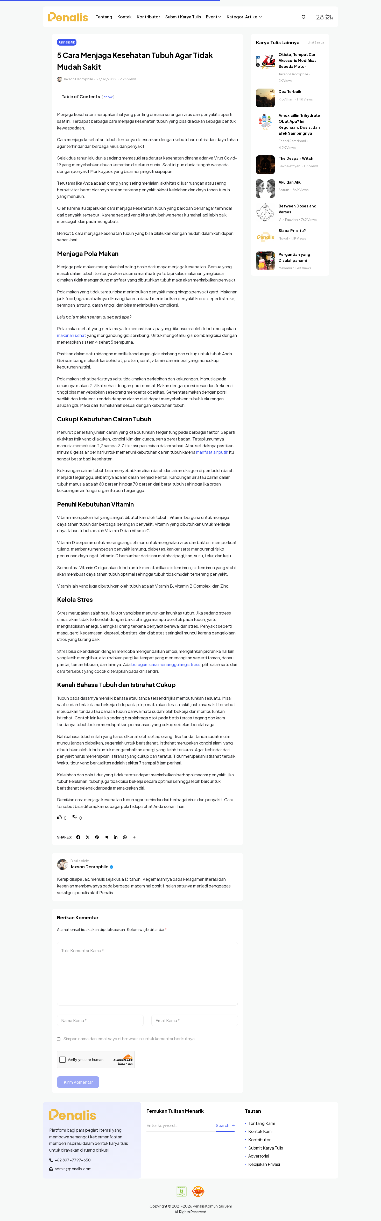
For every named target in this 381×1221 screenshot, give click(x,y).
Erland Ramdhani (292, 141)
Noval (283, 238)
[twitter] (88, 837)
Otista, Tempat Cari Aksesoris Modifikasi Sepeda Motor (298, 60)
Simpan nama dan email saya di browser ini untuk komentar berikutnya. (129, 1038)
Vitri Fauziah (288, 220)
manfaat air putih (212, 452)
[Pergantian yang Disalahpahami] (265, 260)
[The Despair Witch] (265, 164)
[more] (134, 837)
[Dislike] (75, 818)
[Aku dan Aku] (265, 188)
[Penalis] (68, 16)
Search (222, 1125)
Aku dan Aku (290, 182)
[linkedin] (116, 837)
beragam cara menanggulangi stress (165, 664)
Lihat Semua (315, 42)
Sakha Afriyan (289, 166)
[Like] (59, 818)
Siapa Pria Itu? (292, 230)
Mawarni (285, 268)
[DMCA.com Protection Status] (181, 1191)
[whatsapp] (125, 837)
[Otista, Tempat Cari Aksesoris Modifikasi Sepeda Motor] (265, 61)
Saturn (284, 190)
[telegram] (106, 837)
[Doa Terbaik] (265, 98)
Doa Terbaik (290, 91)
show (108, 97)
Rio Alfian (286, 99)
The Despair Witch (296, 158)
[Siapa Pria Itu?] (265, 237)
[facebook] (78, 837)
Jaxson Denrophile (78, 79)
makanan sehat (71, 335)
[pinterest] (97, 837)
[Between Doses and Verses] (265, 212)
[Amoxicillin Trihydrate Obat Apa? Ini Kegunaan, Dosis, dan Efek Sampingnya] (265, 121)
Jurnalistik (67, 42)
